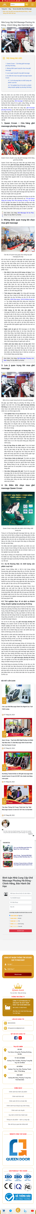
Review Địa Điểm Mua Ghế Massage (22, 9)
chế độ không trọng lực (27, 299)
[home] (4, 4)
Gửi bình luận (20, 930)
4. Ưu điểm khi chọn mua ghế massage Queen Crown (19, 77)
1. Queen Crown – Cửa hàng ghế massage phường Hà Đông (18, 64)
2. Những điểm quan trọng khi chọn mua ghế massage (18, 69)
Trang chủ (4, 9)
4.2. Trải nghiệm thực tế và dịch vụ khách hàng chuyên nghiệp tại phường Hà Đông (19, 86)
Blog (10, 9)
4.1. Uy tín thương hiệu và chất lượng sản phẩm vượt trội (19, 81)
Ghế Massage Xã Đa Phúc (26, 213)
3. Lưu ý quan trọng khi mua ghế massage (18, 73)
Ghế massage (19, 101)
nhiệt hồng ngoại (15, 299)
